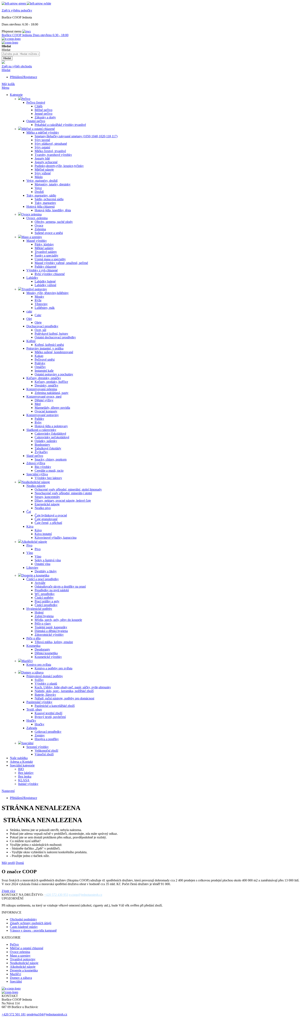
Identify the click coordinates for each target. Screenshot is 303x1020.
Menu (5, 87)
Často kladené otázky (24, 927)
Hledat (6, 70)
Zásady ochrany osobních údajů (30, 923)
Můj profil (8, 863)
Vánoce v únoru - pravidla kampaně (33, 930)
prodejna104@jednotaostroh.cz (47, 1014)
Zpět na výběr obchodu (17, 66)
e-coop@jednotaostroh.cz (85, 894)
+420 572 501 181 (14, 1014)
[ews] (26, 31)
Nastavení (8, 791)
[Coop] (3, 62)
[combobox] (21, 54)
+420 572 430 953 (56, 894)
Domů (20, 863)
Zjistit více (8, 891)
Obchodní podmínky (23, 919)
